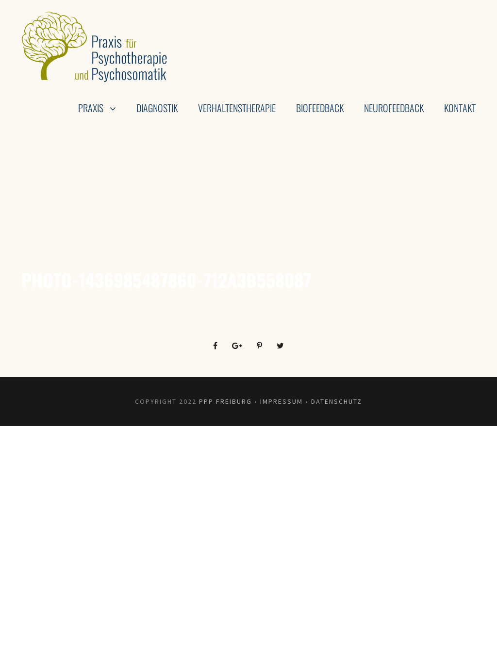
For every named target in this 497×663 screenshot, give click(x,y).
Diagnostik (157, 107)
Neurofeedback (394, 107)
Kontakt (460, 107)
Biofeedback (320, 107)
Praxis (90, 107)
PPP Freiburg (225, 401)
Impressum (281, 401)
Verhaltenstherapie (237, 107)
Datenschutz (336, 401)
